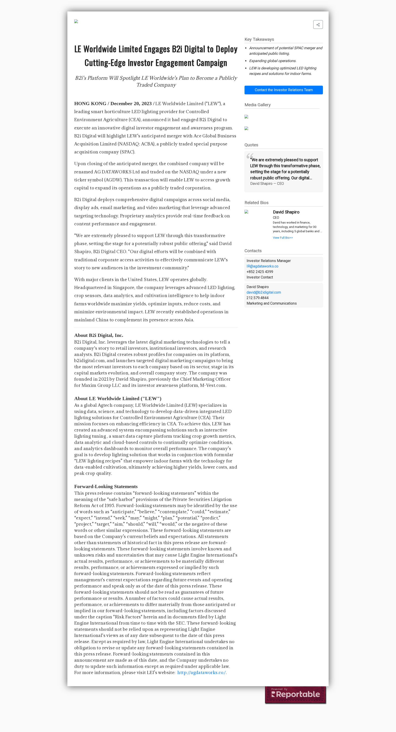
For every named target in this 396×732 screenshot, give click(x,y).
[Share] (318, 24)
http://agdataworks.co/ (201, 672)
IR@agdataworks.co (262, 266)
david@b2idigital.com (264, 292)
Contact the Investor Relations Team (284, 90)
